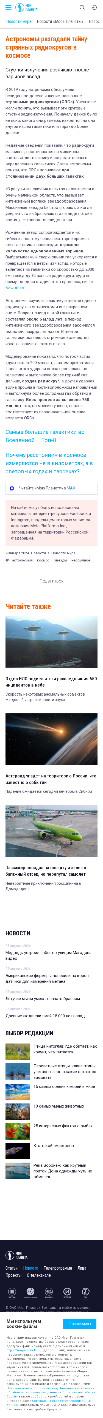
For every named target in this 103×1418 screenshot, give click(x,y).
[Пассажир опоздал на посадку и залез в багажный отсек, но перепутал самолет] (51, 831)
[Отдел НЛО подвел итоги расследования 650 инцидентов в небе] (51, 642)
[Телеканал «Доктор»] (48, 1293)
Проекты (13, 1275)
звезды (60, 560)
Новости (17, 933)
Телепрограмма (58, 1268)
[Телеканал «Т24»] (85, 1293)
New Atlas (14, 288)
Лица (81, 1268)
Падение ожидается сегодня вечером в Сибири (48, 791)
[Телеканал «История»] (67, 1293)
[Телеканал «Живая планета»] (30, 1293)
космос (43, 560)
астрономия (22, 560)
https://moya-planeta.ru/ (24, 1350)
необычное (80, 560)
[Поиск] (82, 7)
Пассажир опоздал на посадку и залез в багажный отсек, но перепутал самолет (45, 871)
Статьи (11, 1268)
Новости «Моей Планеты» (60, 21)
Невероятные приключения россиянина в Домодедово (43, 886)
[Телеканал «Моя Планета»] (26, 7)
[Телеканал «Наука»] (12, 1293)
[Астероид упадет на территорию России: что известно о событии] (51, 739)
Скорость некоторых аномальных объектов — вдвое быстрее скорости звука (45, 697)
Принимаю (79, 1323)
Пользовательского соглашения (32, 1388)
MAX (71, 488)
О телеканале (39, 1275)
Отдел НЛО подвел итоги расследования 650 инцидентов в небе (51, 682)
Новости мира (18, 21)
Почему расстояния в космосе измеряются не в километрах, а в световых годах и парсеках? (49, 463)
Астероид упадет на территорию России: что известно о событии (50, 779)
